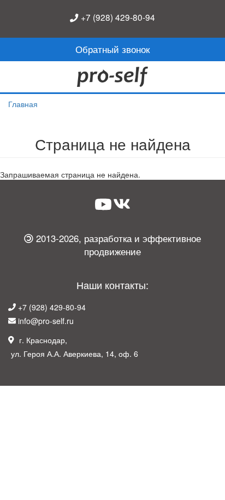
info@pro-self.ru (46, 320)
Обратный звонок (112, 49)
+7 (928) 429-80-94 (118, 17)
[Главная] (112, 77)
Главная (23, 103)
